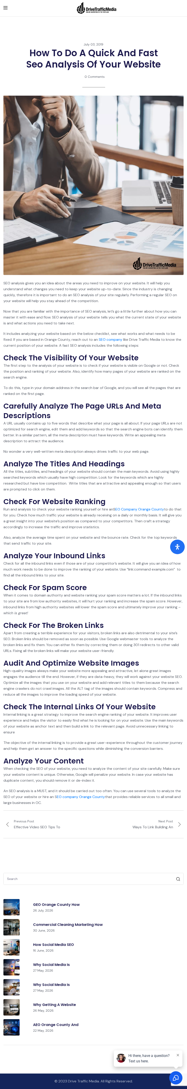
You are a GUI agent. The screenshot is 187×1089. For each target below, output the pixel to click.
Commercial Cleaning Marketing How (68, 924)
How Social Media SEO (53, 944)
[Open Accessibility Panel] (177, 547)
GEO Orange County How (56, 904)
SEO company (110, 339)
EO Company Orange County (139, 509)
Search (179, 879)
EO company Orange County (81, 796)
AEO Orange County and (55, 1024)
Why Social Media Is (51, 964)
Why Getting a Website (54, 1004)
